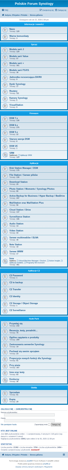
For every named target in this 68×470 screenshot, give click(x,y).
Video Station (16, 230)
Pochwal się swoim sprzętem (24, 351)
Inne (11, 258)
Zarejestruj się (24, 409)
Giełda (34, 388)
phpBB (29, 461)
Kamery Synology (18, 98)
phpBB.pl (46, 464)
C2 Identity (14, 296)
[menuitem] (5, 10)
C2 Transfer (15, 289)
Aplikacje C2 (34, 271)
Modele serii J (16, 49)
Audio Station (16, 223)
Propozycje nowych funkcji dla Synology (30, 358)
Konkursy (14, 379)
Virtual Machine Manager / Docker (32, 261)
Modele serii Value (18, 56)
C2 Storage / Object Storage (23, 303)
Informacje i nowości (34, 24)
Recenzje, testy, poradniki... (23, 330)
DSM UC (13, 146)
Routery (13, 91)
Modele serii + (16, 63)
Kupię (12, 399)
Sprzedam (14, 392)
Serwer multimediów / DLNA (23, 237)
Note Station (15, 244)
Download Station (18, 182)
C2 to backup (16, 282)
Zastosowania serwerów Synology (26, 344)
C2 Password (16, 275)
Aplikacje (34, 163)
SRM (11, 153)
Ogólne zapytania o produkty (24, 337)
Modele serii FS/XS (19, 70)
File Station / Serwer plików (23, 175)
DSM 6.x (13, 125)
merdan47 (35, 450)
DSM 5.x (13, 132)
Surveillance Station (19, 216)
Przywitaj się (15, 323)
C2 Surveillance (17, 310)
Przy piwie (14, 365)
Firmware (34, 113)
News (12, 29)
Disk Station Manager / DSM (23, 168)
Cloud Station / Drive (20, 210)
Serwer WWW (16, 251)
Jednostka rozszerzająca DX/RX (25, 77)
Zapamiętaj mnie (41, 424)
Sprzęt (34, 44)
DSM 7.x (13, 118)
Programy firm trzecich (35, 263)
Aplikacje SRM (26, 155)
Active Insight (54, 261)
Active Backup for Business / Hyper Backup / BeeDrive (37, 196)
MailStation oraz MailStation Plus (26, 203)
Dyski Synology (17, 84)
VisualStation (16, 105)
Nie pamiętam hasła (9, 424)
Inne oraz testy (16, 372)
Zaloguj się (7, 409)
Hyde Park (34, 319)
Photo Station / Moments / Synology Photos (31, 189)
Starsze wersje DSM (19, 139)
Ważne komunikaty (19, 36)
